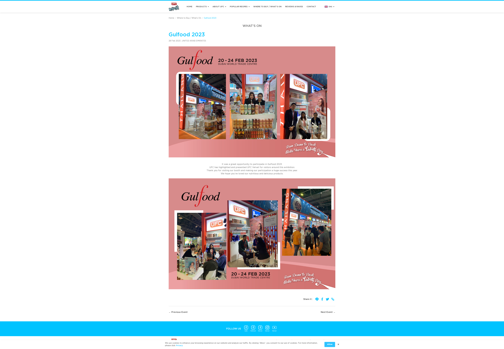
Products (201, 7)
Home (189, 7)
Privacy (179, 346)
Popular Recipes (239, 7)
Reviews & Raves (294, 7)
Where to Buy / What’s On (267, 7)
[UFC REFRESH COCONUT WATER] (174, 7)
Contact (311, 7)
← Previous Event (178, 312)
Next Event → (328, 312)
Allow (329, 344)
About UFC (218, 7)
